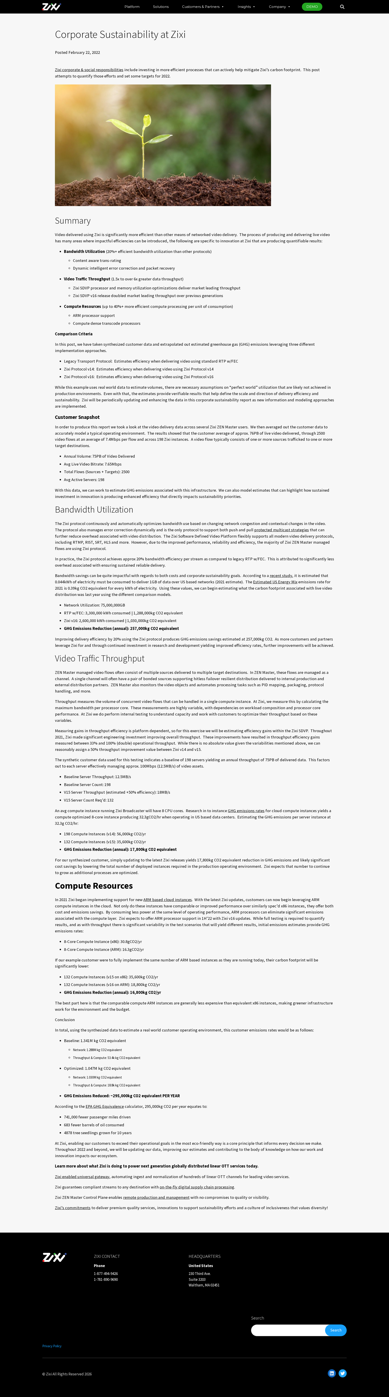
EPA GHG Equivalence (105, 1106)
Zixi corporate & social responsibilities (89, 69)
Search (336, 1330)
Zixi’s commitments (72, 1207)
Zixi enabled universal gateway (82, 1176)
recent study (281, 575)
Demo (312, 7)
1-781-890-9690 (106, 1279)
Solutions (161, 7)
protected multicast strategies (281, 529)
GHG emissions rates (246, 810)
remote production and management (156, 1197)
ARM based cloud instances (167, 899)
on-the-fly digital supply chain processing (197, 1187)
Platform (132, 7)
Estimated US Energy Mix (275, 581)
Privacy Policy (51, 1346)
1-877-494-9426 (106, 1273)
